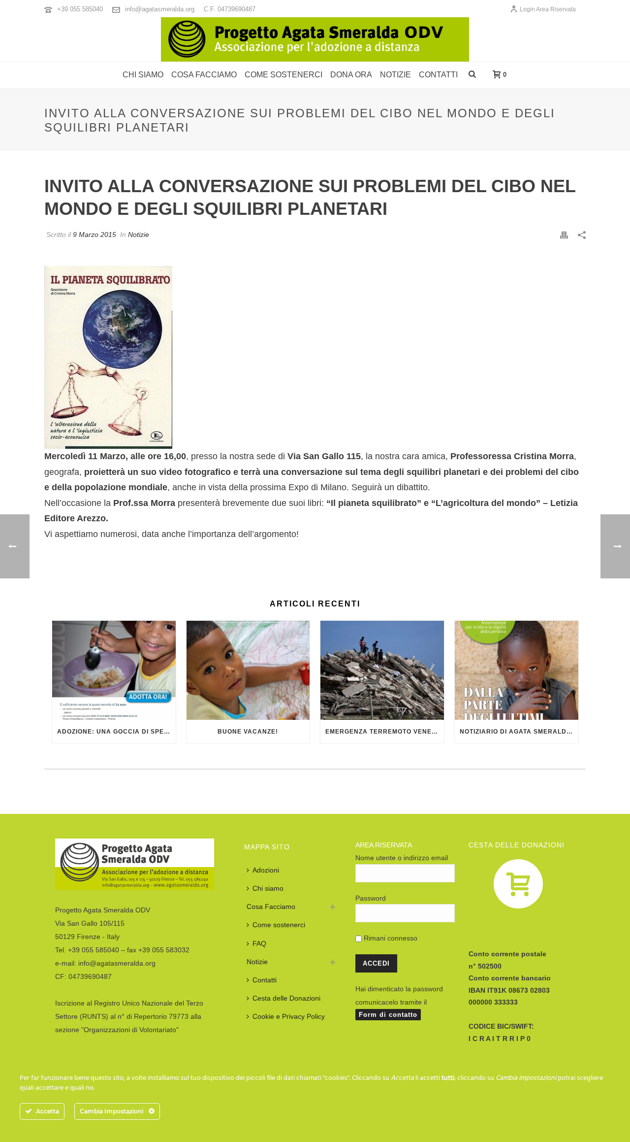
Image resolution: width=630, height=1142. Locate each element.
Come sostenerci (283, 74)
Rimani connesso (389, 938)
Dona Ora (351, 74)
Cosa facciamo (204, 74)
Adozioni (265, 870)
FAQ (259, 943)
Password (370, 898)
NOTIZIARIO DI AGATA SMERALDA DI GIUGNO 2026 (519, 731)
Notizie (395, 74)
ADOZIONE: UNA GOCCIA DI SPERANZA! (116, 731)
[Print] (564, 234)
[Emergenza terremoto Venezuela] (382, 670)
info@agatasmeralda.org (159, 9)
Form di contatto (388, 1014)
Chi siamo (143, 74)
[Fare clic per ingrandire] (108, 357)
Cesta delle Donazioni (286, 998)
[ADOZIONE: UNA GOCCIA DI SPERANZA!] (114, 670)
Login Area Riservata (548, 9)
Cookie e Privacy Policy (288, 1016)
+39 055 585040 (80, 9)
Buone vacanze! (248, 731)
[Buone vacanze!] (248, 670)
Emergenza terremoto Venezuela (384, 731)
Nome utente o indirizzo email (401, 858)
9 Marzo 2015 (94, 234)
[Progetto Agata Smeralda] (315, 39)
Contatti (438, 74)
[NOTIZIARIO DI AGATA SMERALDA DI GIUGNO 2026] (516, 670)
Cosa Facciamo (271, 906)
